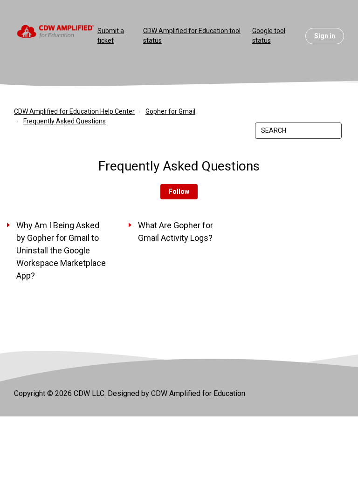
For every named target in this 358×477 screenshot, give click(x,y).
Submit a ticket (110, 35)
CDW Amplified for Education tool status (192, 35)
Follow (179, 191)
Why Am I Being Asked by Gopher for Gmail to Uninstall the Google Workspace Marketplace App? (61, 250)
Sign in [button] (324, 36)
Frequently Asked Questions (64, 121)
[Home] (55, 31)
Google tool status (268, 35)
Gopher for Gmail (170, 111)
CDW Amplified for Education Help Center (74, 111)
